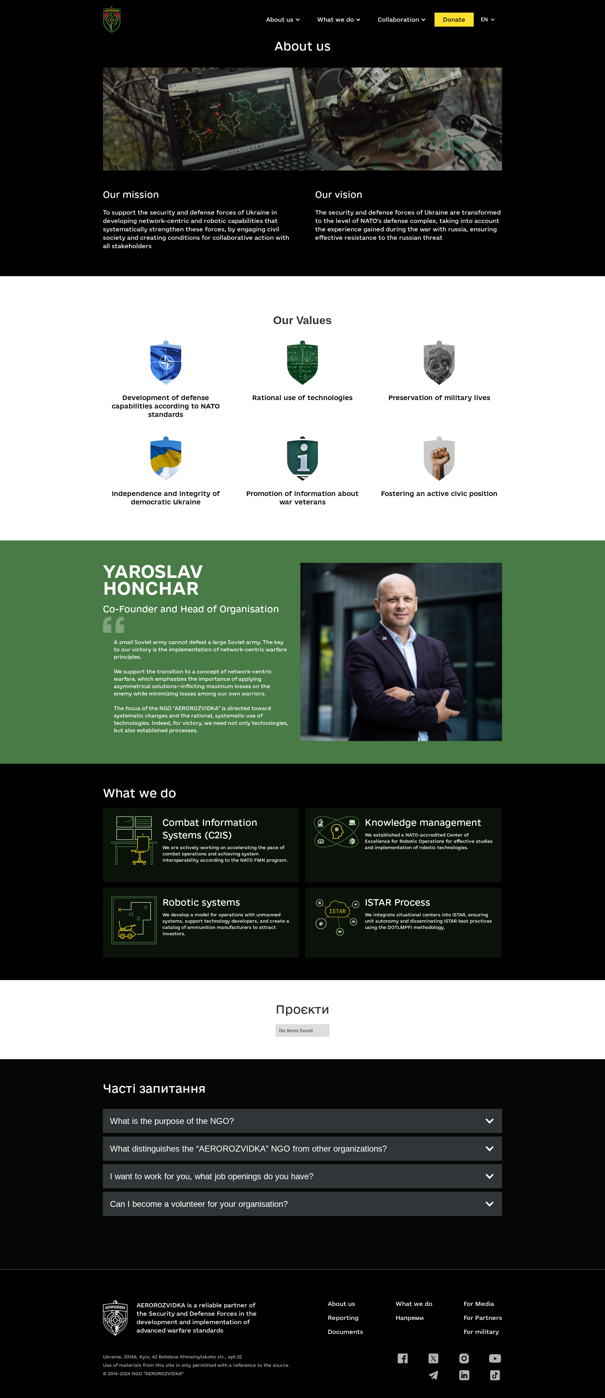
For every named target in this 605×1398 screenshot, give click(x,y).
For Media (479, 1304)
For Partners (483, 1318)
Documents (345, 1332)
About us (279, 19)
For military (481, 1332)
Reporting (343, 1318)
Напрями (410, 1318)
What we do (414, 1304)
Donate (454, 19)
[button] (283, 19)
